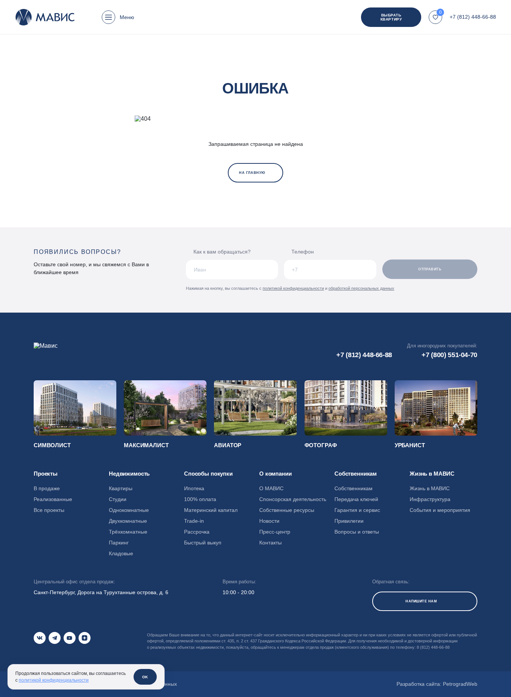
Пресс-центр (274, 532)
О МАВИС (271, 488)
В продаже (47, 488)
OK (145, 677)
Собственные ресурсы (286, 510)
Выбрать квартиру (391, 17)
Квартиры (120, 488)
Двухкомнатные (128, 521)
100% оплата (200, 499)
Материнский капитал (211, 510)
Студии (117, 499)
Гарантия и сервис (357, 510)
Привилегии (349, 521)
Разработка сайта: (437, 684)
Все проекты (49, 510)
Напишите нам (421, 601)
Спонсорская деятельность (292, 499)
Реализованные (53, 499)
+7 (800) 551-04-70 (449, 355)
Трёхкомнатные (128, 532)
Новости (269, 521)
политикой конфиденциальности (293, 288)
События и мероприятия (440, 510)
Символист (52, 445)
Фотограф (321, 445)
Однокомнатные (129, 510)
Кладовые (121, 553)
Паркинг (119, 543)
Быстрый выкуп (202, 543)
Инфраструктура (430, 499)
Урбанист (410, 445)
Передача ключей (356, 499)
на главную (252, 173)
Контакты (270, 543)
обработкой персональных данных (361, 288)
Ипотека (194, 488)
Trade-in (194, 521)
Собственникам (353, 488)
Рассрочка (196, 532)
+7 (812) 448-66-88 (473, 17)
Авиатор (227, 445)
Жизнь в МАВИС (430, 488)
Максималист (146, 445)
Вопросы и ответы (356, 532)
